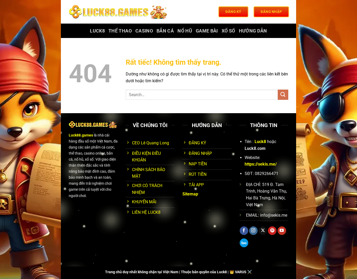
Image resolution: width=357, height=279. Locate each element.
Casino (144, 31)
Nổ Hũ (184, 31)
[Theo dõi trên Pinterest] (272, 230)
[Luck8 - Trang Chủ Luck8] (119, 12)
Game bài (207, 31)
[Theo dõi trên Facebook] (244, 230)
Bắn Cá (165, 31)
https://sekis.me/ (261, 164)
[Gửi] (283, 95)
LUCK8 (97, 31)
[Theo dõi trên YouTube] (282, 230)
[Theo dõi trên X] (262, 230)
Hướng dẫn (253, 31)
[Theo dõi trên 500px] (244, 242)
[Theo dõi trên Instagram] (253, 230)
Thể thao (120, 31)
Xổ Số (228, 31)
